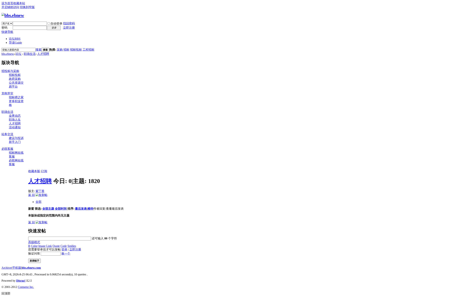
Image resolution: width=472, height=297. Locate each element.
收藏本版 (34, 171)
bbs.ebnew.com (31, 267)
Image (42, 246)
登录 (64, 249)
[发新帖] (41, 195)
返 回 (31, 195)
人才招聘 (43, 53)
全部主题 (48, 208)
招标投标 (76, 49)
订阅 (44, 171)
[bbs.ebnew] (12, 15)
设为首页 (7, 3)
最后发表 (81, 208)
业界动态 (15, 115)
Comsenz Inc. (26, 287)
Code (63, 246)
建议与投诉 (16, 138)
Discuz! (20, 280)
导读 (15, 42)
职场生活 (30, 53)
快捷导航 (7, 31)
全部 (38, 201)
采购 (60, 49)
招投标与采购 (10, 71)
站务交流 (7, 134)
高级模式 (34, 242)
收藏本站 (19, 3)
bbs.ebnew (7, 53)
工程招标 (88, 49)
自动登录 (56, 23)
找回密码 (69, 23)
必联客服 (7, 148)
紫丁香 (40, 191)
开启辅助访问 (10, 7)
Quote (56, 246)
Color (34, 246)
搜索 (38, 49)
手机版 (16, 267)
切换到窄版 (27, 7)
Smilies (71, 246)
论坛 (14, 38)
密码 (4, 27)
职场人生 (15, 119)
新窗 (31, 208)
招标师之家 (16, 97)
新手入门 (15, 142)
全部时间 (61, 208)
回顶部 (5, 293)
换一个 (65, 253)
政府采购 (15, 78)
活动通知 (15, 127)
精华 (90, 208)
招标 (66, 49)
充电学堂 (7, 93)
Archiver (6, 267)
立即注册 (69, 27)
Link (49, 246)
